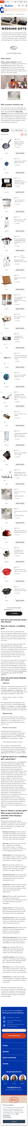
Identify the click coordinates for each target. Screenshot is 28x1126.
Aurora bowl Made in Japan (14, 53)
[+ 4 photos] (6, 202)
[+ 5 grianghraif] (6, 144)
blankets (3, 736)
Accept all (14, 1121)
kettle (3, 706)
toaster (11, 706)
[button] (14, 130)
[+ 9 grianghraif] (6, 474)
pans (10, 672)
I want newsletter (14, 1035)
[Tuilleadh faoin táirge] (6, 183)
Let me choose (7, 1117)
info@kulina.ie (14, 1087)
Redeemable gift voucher (14, 99)
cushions (18, 734)
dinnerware (18, 690)
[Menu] (1, 5)
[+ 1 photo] (6, 221)
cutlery (5, 690)
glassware (14, 62)
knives (14, 672)
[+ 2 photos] (6, 241)
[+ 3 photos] (6, 260)
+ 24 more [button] (14, 613)
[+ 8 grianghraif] (6, 163)
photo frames (9, 751)
